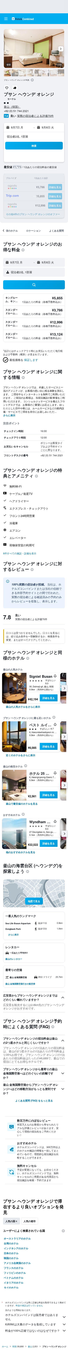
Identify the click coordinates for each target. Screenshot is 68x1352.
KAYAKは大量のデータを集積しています (30, 1324)
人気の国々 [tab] (11, 1221)
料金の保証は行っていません (29, 1305)
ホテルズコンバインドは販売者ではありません (31, 1317)
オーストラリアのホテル (17, 1238)
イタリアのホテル (13, 1282)
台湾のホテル (11, 1243)
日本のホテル (11, 1253)
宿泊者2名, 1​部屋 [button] (17, 136)
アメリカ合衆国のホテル (17, 1263)
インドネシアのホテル (16, 1248)
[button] (6, 19)
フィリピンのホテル (15, 1272)
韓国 (14, 1346)
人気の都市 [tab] (30, 1221)
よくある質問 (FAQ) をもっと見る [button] (34, 1100)
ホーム (5, 1346)
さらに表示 (9, 415)
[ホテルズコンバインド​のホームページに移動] (23, 18)
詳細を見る (49, 698)
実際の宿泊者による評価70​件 (35, 116)
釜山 (30, 1346)
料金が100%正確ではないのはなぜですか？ (32, 1331)
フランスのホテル (13, 1268)
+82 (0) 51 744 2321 (16, 111)
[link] (23, 706)
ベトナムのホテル (13, 1277)
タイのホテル (11, 1287)
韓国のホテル (11, 1258)
